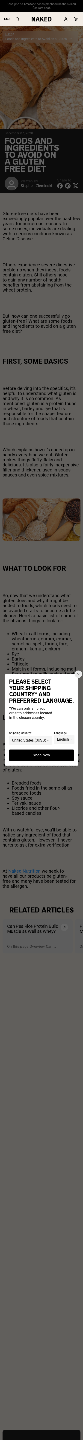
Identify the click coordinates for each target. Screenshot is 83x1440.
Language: (60, 733)
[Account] (65, 19)
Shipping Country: (20, 733)
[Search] (17, 19)
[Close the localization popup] (78, 674)
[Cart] (75, 19)
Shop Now (41, 755)
